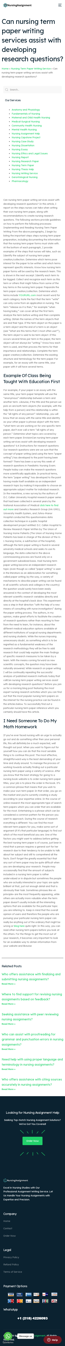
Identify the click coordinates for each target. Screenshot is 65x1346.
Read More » (9, 984)
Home (5, 68)
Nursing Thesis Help (23, 169)
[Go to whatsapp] (8, 1336)
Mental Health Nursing (24, 129)
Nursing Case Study (23, 141)
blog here (19, 926)
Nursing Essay (20, 149)
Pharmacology (20, 181)
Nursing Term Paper (23, 165)
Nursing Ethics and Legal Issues (30, 153)
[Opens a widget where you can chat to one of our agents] (52, 1340)
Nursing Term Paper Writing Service (31, 68)
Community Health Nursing (27, 125)
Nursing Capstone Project (26, 137)
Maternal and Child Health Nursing (31, 117)
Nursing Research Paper (25, 161)
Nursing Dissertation (23, 145)
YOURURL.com (27, 295)
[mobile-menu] (59, 5)
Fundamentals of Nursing (26, 113)
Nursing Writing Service (25, 173)
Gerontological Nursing (25, 177)
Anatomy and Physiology (26, 109)
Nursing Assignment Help (26, 133)
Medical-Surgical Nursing (26, 121)
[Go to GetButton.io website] (8, 1342)
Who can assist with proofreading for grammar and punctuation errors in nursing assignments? (32, 1039)
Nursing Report (20, 157)
